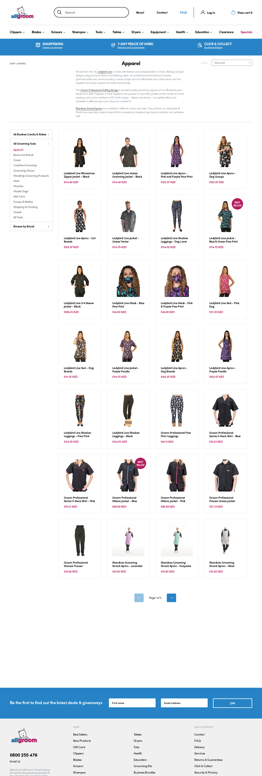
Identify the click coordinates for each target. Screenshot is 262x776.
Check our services (52, 47)
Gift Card (79, 747)
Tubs (136, 747)
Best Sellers (80, 734)
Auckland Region (213, 47)
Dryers (136, 32)
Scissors (56, 32)
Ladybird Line (104, 71)
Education (202, 32)
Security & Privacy (206, 772)
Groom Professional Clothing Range (99, 90)
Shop (12, 63)
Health (180, 32)
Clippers (16, 32)
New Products (82, 740)
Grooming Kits (143, 766)
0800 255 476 (23, 754)
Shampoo (78, 32)
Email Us (15, 761)
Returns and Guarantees (131, 47)
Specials (246, 32)
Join (232, 703)
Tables (116, 32)
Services (199, 753)
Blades (36, 32)
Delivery (199, 747)
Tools (99, 32)
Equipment (158, 32)
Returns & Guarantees (208, 759)
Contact (162, 12)
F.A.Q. (183, 12)
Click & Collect (203, 766)
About (140, 12)
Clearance (226, 32)
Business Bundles (144, 772)
